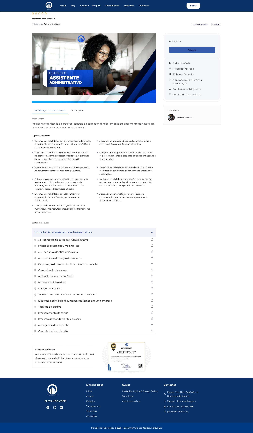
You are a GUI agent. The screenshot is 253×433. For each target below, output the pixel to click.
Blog (73, 5)
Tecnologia (127, 396)
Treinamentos (112, 5)
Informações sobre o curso (50, 110)
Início (63, 5)
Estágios (96, 5)
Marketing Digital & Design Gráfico (140, 391)
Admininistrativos (131, 401)
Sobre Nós (129, 5)
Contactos (144, 5)
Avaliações (77, 110)
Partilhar (217, 24)
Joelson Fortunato (185, 118)
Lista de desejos (200, 24)
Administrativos (52, 24)
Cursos (83, 5)
